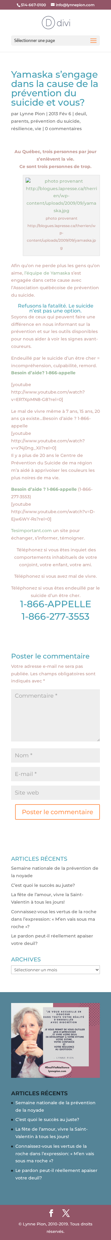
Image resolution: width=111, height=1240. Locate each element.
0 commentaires (63, 128)
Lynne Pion (32, 113)
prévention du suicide (55, 121)
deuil (80, 113)
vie (38, 128)
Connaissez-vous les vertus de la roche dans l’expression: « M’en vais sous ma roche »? (54, 919)
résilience (22, 128)
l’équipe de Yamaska (47, 273)
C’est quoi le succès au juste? (43, 885)
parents (19, 121)
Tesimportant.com (31, 530)
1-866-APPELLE (55, 604)
